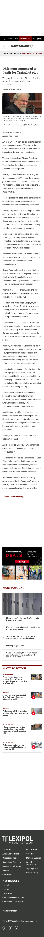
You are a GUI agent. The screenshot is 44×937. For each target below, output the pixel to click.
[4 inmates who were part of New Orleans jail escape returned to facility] (36, 695)
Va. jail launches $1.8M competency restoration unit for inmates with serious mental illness (21, 655)
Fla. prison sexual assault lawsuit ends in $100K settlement (23, 628)
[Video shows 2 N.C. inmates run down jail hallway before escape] (36, 711)
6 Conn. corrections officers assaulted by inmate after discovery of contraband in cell (14, 730)
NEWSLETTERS (13, 39)
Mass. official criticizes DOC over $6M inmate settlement (22, 619)
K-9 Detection (7, 674)
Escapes (5, 692)
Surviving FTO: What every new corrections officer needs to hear (20, 637)
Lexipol (19, 921)
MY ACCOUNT (25, 39)
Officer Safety (7, 724)
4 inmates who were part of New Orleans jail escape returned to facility (14, 697)
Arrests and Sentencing (13, 497)
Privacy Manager (9, 911)
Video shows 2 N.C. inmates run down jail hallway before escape (15, 713)
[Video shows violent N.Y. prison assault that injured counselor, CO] (36, 745)
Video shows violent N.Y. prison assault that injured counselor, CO (14, 747)
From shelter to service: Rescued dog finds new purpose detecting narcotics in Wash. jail (14, 680)
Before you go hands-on (16, 646)
